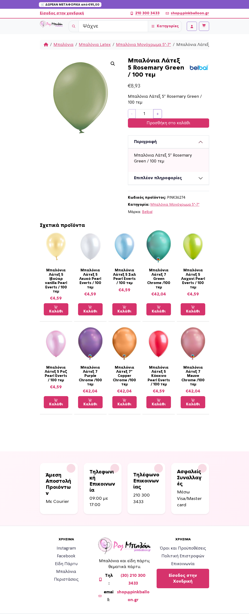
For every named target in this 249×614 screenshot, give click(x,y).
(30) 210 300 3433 (133, 579)
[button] (112, 63)
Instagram (66, 548)
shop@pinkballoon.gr (190, 13)
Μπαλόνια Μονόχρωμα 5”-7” (143, 45)
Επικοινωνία (183, 564)
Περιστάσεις (66, 579)
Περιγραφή (145, 142)
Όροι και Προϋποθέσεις (183, 548)
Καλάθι (56, 311)
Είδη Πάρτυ (66, 564)
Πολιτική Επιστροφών (182, 556)
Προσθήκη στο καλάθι (168, 123)
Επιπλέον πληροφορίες (158, 178)
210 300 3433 (147, 13)
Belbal (147, 212)
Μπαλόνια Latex (95, 45)
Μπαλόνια (63, 45)
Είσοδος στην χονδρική (62, 13)
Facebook (66, 556)
